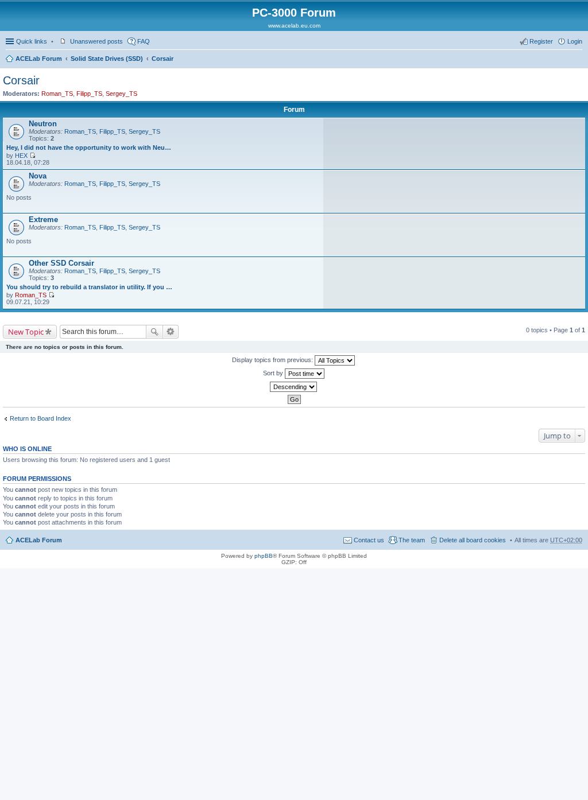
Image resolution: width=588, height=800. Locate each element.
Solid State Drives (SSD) (107, 58)
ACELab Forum (39, 58)
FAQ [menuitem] (143, 41)
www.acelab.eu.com (294, 25)
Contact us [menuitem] (369, 540)
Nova (38, 176)
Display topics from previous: (273, 359)
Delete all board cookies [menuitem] (472, 540)
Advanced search (171, 332)
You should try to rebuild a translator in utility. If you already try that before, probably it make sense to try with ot (89, 287)
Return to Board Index (40, 418)
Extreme (43, 219)
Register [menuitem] (541, 41)
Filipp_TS (89, 93)
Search (154, 332)
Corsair (162, 58)
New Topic (26, 332)
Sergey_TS (121, 93)
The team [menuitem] (412, 540)
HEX (21, 155)
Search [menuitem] (577, 59)
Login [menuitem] (574, 41)
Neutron (43, 123)
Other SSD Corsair (61, 263)
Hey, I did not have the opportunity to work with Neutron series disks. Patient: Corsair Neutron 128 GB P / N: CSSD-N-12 (89, 147)
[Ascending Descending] (294, 387)
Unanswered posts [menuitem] (96, 41)
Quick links (31, 41)
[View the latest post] (32, 155)
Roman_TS (57, 93)
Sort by (274, 373)
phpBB (263, 556)
